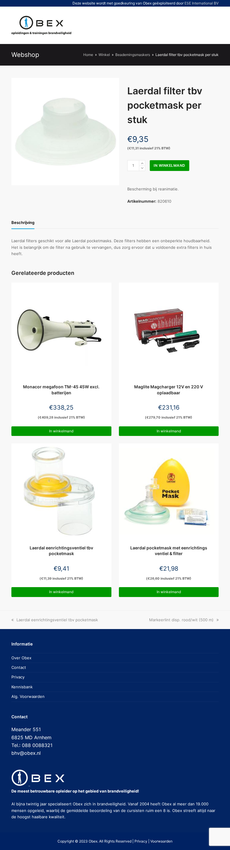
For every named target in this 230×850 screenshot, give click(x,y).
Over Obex (21, 657)
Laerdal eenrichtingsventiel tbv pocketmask (57, 619)
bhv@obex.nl (26, 753)
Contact (18, 667)
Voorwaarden (161, 841)
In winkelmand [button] (61, 431)
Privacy (18, 677)
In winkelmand (169, 165)
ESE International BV (201, 3)
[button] (192, 25)
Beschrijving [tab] (22, 222)
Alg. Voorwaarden (28, 696)
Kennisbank (22, 686)
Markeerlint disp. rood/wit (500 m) (181, 619)
